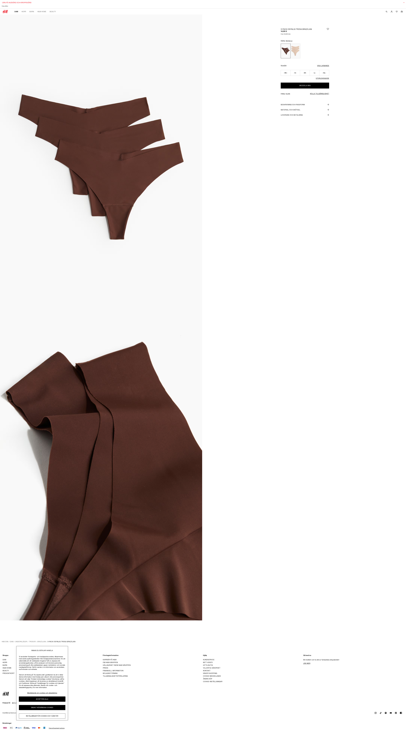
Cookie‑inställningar (212, 681)
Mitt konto (208, 662)
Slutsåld (283, 66)
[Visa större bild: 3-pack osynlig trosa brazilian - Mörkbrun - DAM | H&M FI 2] (101, 468)
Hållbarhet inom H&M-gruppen (117, 665)
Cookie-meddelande (212, 676)
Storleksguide (322, 78)
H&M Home (41, 11)
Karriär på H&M (109, 660)
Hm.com (5, 641)
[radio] (285, 51)
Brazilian (41, 641)
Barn (31, 11)
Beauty (53, 11)
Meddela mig (305, 85)
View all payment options (56, 728)
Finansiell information (113, 671)
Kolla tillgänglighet (319, 94)
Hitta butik (208, 665)
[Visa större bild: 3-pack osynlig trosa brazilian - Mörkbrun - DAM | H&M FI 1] (101, 166)
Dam (16, 11)
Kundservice (208, 660)
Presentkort (8, 673)
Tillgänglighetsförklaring (115, 676)
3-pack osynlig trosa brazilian (61, 641)
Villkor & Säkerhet (211, 668)
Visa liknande (323, 66)
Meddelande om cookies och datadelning (42, 693)
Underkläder (21, 641)
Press (105, 668)
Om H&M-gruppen (110, 662)
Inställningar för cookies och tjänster (42, 716)
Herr (23, 11)
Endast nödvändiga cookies (42, 707)
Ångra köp (207, 679)
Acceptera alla (42, 699)
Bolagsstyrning (110, 673)
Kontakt (206, 671)
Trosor (32, 641)
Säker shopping (210, 673)
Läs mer (306, 663)
